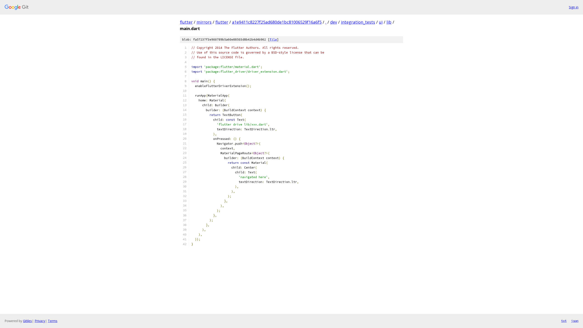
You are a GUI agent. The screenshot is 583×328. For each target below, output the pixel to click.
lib (388, 22)
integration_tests (358, 22)
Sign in (573, 7)
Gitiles (27, 321)
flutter (186, 22)
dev (333, 22)
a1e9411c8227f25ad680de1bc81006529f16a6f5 (277, 22)
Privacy (40, 321)
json (574, 321)
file (273, 39)
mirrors (204, 22)
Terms (52, 321)
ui (381, 22)
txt (564, 321)
